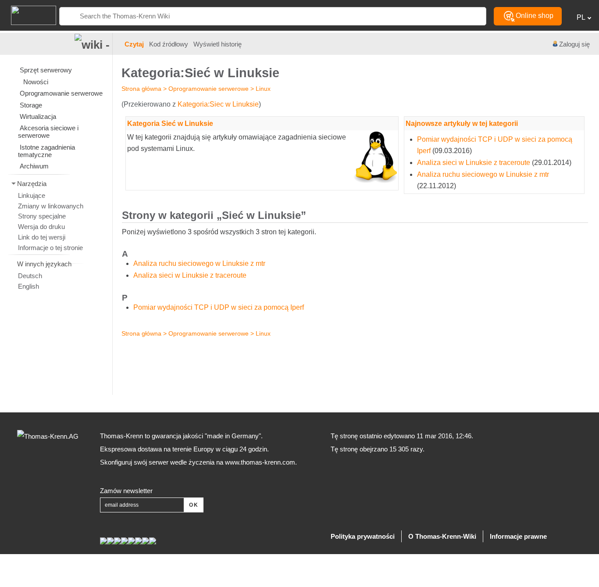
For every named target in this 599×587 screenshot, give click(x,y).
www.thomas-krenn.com (260, 462)
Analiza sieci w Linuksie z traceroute (473, 162)
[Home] (28, 14)
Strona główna (141, 88)
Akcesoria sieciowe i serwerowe (48, 131)
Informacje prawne (518, 536)
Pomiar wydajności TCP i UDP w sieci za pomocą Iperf (218, 307)
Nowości (35, 82)
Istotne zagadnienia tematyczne (46, 150)
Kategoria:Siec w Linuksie (218, 104)
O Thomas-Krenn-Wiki (442, 536)
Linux (263, 88)
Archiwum (34, 166)
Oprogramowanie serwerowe (208, 88)
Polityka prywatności (363, 536)
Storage (31, 105)
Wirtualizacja (38, 116)
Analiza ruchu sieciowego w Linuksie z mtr (483, 174)
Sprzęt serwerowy (46, 70)
